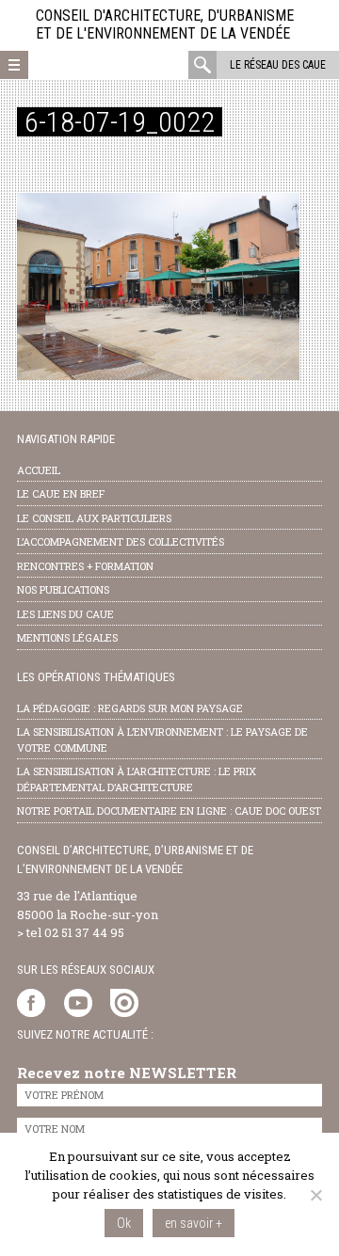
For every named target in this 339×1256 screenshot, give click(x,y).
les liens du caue (65, 614)
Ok (124, 1223)
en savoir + (193, 1223)
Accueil (38, 470)
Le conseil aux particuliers (94, 518)
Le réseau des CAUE (278, 65)
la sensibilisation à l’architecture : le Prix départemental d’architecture (136, 779)
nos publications (63, 589)
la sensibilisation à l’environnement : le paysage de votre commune (162, 739)
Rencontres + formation (85, 566)
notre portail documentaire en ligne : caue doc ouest (169, 810)
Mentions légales (67, 637)
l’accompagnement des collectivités (120, 541)
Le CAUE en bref (61, 493)
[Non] (315, 1194)
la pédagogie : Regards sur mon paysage (130, 708)
